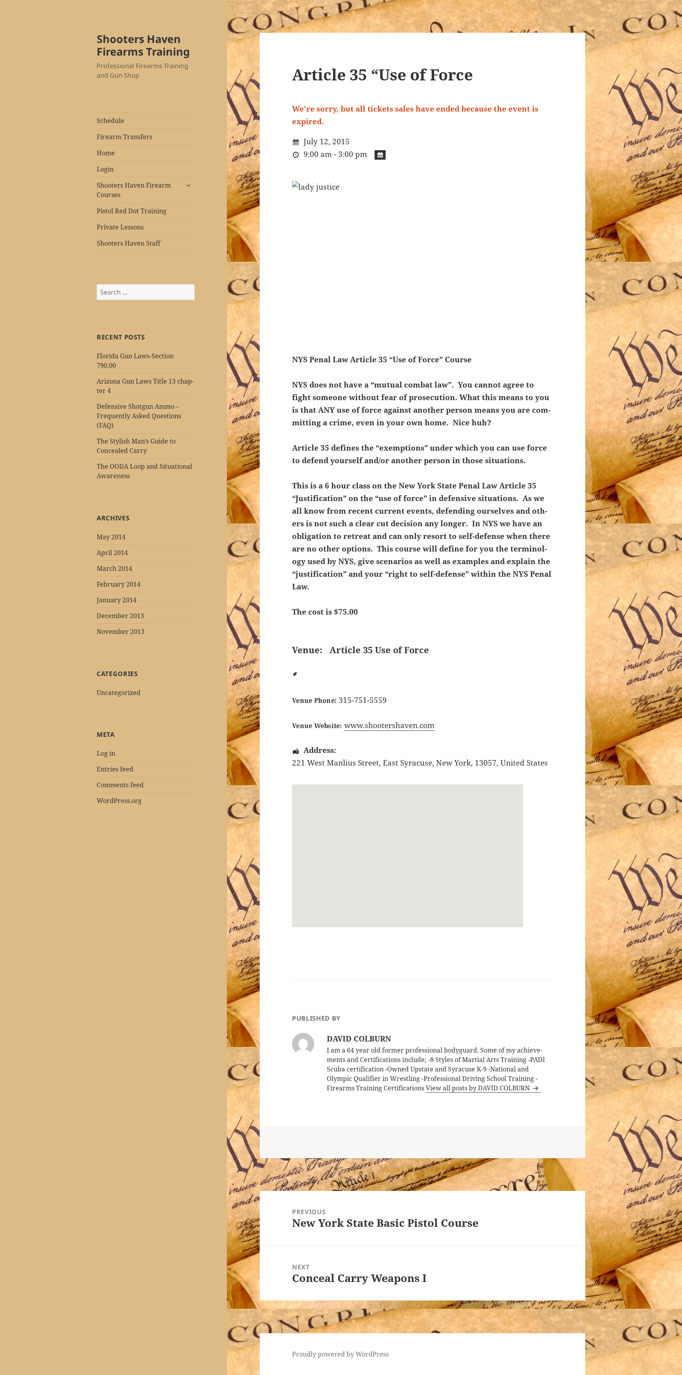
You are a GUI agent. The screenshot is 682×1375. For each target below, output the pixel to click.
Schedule (110, 120)
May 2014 (111, 537)
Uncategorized (119, 692)
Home (106, 153)
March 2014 (114, 568)
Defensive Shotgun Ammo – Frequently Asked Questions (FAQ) (139, 416)
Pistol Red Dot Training (132, 211)
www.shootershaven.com (389, 725)
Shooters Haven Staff (128, 243)
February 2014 (119, 584)
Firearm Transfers (124, 136)
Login (105, 169)
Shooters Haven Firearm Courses (134, 190)
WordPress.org (119, 800)
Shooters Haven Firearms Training (143, 45)
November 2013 (120, 631)
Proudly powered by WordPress (340, 1354)
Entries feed (115, 769)
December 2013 (120, 615)
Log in (106, 753)
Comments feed (120, 785)
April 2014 (112, 552)
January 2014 (117, 600)
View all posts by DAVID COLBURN (478, 1088)
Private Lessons (120, 227)
